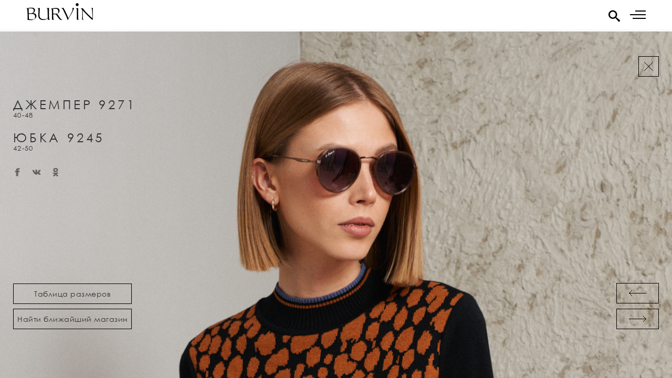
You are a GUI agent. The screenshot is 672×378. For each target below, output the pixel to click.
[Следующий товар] (637, 319)
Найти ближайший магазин (72, 319)
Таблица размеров (72, 294)
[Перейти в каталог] (648, 66)
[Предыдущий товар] (637, 293)
